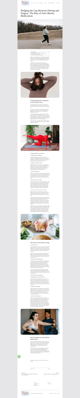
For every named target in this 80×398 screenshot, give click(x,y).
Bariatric (31, 191)
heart (31, 290)
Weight (40, 155)
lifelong (44, 211)
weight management (43, 181)
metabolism (37, 256)
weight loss (43, 66)
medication (47, 303)
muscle (45, 174)
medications (35, 64)
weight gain (31, 111)
